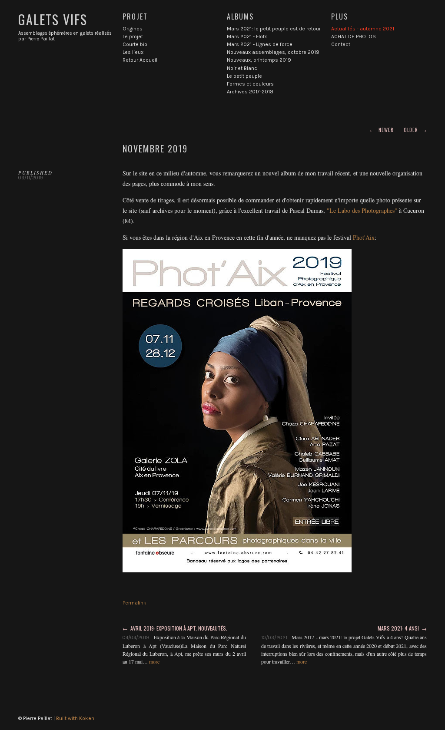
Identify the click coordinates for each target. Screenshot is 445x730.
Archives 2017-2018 (250, 92)
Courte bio (135, 44)
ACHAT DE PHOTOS (353, 36)
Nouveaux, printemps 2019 (259, 60)
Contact (340, 44)
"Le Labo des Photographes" (362, 210)
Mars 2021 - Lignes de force (259, 44)
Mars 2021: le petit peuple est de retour (274, 29)
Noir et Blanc (242, 68)
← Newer (382, 129)
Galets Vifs (52, 19)
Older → (415, 129)
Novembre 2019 (155, 148)
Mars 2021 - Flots (247, 36)
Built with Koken (75, 718)
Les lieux (133, 52)
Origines (133, 29)
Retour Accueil (140, 60)
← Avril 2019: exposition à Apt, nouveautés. (175, 628)
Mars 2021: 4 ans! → (402, 628)
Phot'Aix (364, 237)
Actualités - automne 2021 (362, 29)
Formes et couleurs (250, 84)
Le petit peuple (244, 76)
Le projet (133, 36)
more (154, 661)
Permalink (134, 603)
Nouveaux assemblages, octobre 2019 (273, 52)
